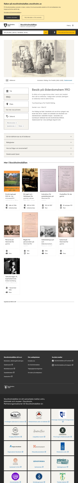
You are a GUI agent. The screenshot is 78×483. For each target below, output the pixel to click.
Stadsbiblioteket (8, 372)
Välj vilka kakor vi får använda (32, 17)
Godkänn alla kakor (11, 17)
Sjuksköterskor (11, 126)
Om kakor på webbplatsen (35, 372)
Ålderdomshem (11, 123)
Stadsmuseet (68, 80)
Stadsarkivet (7, 376)
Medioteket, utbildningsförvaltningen (13, 361)
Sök (46, 32)
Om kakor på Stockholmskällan (12, 12)
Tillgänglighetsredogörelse (35, 368)
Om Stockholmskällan (34, 364)
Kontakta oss (31, 361)
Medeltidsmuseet (8, 368)
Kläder (20, 126)
